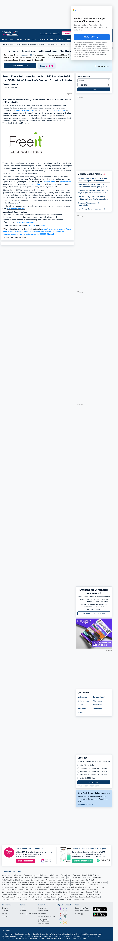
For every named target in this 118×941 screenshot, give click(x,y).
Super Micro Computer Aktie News (15, 899)
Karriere (5, 911)
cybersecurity (65, 182)
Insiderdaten (83, 709)
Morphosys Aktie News (89, 889)
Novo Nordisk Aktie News (11, 892)
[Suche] (59, 33)
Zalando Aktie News (92, 897)
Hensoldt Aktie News (29, 885)
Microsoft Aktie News (26, 882)
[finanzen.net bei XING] (65, 918)
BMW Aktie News (76, 897)
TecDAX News (66, 875)
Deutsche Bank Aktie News (59, 882)
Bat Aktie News (62, 897)
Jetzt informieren (20, 65)
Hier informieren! (84, 804)
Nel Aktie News (55, 894)
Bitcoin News (61, 877)
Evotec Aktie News (72, 889)
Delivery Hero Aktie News (11, 897)
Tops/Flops (97, 705)
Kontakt (4, 908)
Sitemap (5, 916)
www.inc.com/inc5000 (16, 209)
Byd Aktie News (42, 887)
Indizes (20, 40)
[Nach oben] (107, 938)
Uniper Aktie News (56, 889)
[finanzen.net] (10, 32)
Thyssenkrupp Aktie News (77, 887)
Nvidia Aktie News (74, 877)
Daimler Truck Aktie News (73, 894)
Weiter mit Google (91, 37)
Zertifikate (43, 40)
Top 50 (80, 705)
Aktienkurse (82, 697)
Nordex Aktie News (9, 889)
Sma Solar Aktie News (93, 894)
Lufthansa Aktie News (10, 887)
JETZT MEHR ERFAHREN (83, 861)
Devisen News (7, 877)
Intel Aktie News (44, 892)
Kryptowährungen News (44, 877)
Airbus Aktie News (27, 887)
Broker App (79, 914)
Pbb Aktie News (36, 899)
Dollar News (19, 877)
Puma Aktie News (25, 894)
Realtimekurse (83, 701)
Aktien (4, 40)
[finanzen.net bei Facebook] (65, 909)
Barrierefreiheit (44, 924)
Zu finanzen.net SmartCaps (94, 613)
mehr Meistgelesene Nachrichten (90, 209)
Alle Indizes (97, 701)
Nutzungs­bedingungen (47, 916)
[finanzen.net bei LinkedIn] (60, 918)
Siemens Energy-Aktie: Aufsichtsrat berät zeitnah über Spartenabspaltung (93, 198)
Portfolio (81, 713)
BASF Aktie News (22, 880)
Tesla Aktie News (8, 880)
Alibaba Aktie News (30, 897)
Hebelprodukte (56, 40)
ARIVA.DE (57, 938)
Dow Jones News (79, 875)
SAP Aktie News (41, 882)
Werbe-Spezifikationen (28, 914)
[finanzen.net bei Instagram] (60, 909)
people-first (35, 184)
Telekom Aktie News (47, 897)
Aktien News (17, 875)
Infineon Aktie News (46, 885)
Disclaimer (42, 914)
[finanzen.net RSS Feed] (65, 922)
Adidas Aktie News (41, 894)
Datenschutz (43, 911)
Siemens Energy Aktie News (73, 880)
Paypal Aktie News (63, 885)
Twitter (42, 225)
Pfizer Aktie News (29, 892)
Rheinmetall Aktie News (92, 877)
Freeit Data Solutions (24, 110)
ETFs (34, 40)
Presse (4, 914)
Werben (23, 911)
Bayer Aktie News (37, 880)
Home (5, 44)
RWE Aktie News (77, 885)
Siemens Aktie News (94, 892)
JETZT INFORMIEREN (25, 861)
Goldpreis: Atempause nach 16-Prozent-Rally (90, 204)
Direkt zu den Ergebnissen (88, 786)
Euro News (29, 877)
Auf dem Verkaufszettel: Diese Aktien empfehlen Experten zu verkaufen (92, 179)
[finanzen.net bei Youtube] (60, 914)
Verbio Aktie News (51, 899)
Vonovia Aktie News (25, 889)
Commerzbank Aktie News (97, 882)
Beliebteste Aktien (100, 697)
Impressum (42, 908)
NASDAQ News (93, 875)
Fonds (27, 40)
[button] (70, 33)
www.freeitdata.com (25, 222)
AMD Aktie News (41, 889)
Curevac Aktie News (9, 894)
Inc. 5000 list (59, 110)
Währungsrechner (82, 911)
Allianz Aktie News (9, 882)
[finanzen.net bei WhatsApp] (60, 922)
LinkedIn (31, 225)
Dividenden (97, 709)
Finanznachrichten (31, 875)
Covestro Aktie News (76, 892)
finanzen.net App (81, 908)
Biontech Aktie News (57, 887)
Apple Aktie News (78, 882)
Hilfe (22, 908)
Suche (94, 89)
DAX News (44, 875)
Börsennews (6, 875)
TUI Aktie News (91, 880)
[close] (107, 9)
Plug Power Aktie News (10, 885)
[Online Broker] (10, 34)
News (11, 40)
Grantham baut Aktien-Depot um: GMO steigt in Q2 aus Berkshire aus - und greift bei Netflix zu (93, 192)
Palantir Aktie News (59, 892)
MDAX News (54, 875)
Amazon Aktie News (53, 880)
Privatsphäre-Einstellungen (43, 920)
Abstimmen (93, 782)
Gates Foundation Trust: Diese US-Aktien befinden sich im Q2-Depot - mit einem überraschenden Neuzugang (93, 185)
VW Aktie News (78, 899)
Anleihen (69, 40)
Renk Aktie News (92, 885)
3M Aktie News (65, 899)
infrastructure (50, 182)
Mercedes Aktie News (97, 887)
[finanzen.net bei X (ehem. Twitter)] (65, 914)
